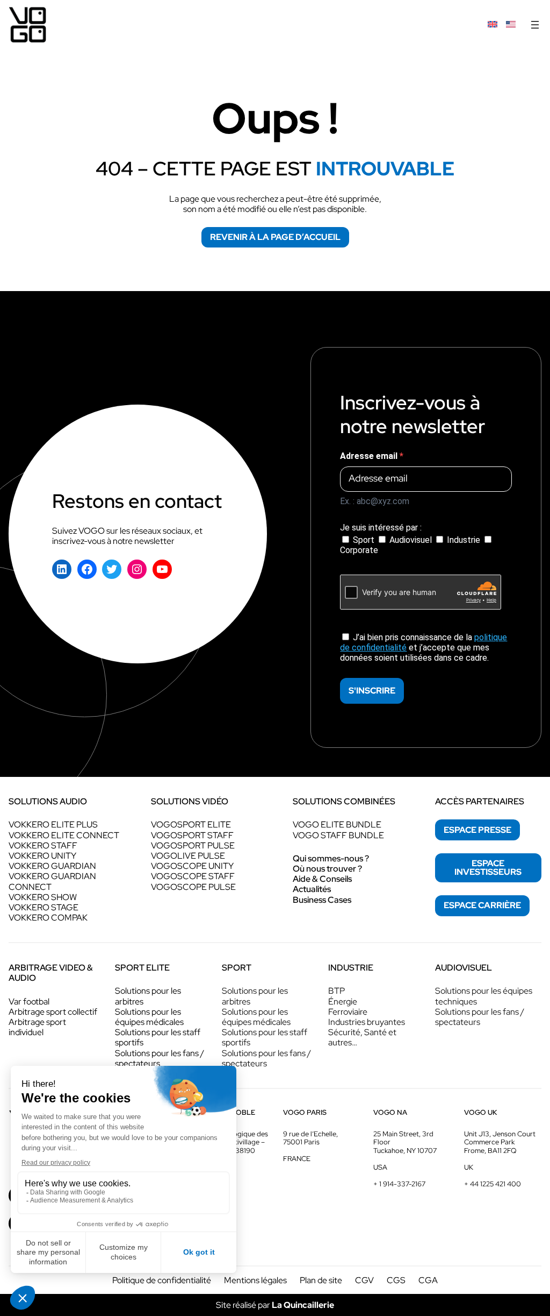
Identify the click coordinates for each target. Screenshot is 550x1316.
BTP (336, 990)
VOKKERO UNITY (42, 855)
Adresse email (370, 456)
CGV (364, 1280)
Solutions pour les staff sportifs (157, 1037)
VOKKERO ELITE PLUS (53, 824)
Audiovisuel (410, 540)
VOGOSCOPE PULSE (193, 887)
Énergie (342, 1001)
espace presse (477, 830)
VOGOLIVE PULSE (188, 855)
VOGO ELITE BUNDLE (337, 824)
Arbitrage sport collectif (53, 1011)
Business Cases (322, 899)
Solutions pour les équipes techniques (483, 996)
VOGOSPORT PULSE (193, 845)
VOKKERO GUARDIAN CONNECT (52, 881)
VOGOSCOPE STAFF (193, 876)
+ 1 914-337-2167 (399, 1183)
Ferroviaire (347, 1011)
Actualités (312, 889)
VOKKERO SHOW (43, 897)
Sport (364, 540)
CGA (428, 1280)
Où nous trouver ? (327, 868)
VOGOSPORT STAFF (192, 835)
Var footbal (29, 1001)
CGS (396, 1280)
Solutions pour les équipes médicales (149, 1017)
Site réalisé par (275, 1305)
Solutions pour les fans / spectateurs (159, 1058)
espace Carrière (482, 905)
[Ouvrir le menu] (535, 24)
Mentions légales (255, 1280)
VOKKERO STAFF (43, 845)
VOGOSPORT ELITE (191, 824)
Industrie (463, 540)
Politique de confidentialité (161, 1280)
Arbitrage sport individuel (37, 1027)
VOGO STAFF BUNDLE (338, 835)
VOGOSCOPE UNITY (192, 866)
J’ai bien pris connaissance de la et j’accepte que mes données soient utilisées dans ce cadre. (423, 647)
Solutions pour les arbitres (148, 996)
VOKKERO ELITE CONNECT (64, 835)
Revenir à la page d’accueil (275, 237)
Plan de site (321, 1280)
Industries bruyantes (366, 1022)
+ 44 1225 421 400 (492, 1183)
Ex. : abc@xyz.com (374, 501)
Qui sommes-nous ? (331, 858)
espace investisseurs (488, 868)
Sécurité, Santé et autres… (362, 1037)
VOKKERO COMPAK (48, 917)
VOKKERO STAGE (43, 907)
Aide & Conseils (322, 879)
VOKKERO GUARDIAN (52, 866)
